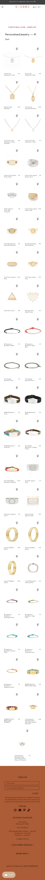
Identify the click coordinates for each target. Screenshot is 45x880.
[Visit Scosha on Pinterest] (24, 810)
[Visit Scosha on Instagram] (15, 810)
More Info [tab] (22, 853)
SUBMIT (35, 793)
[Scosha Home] (22, 7)
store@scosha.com (22, 839)
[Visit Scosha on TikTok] (29, 810)
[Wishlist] (36, 7)
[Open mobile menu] (2, 7)
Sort (7, 39)
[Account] (33, 7)
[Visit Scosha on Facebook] (20, 810)
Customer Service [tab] (22, 845)
